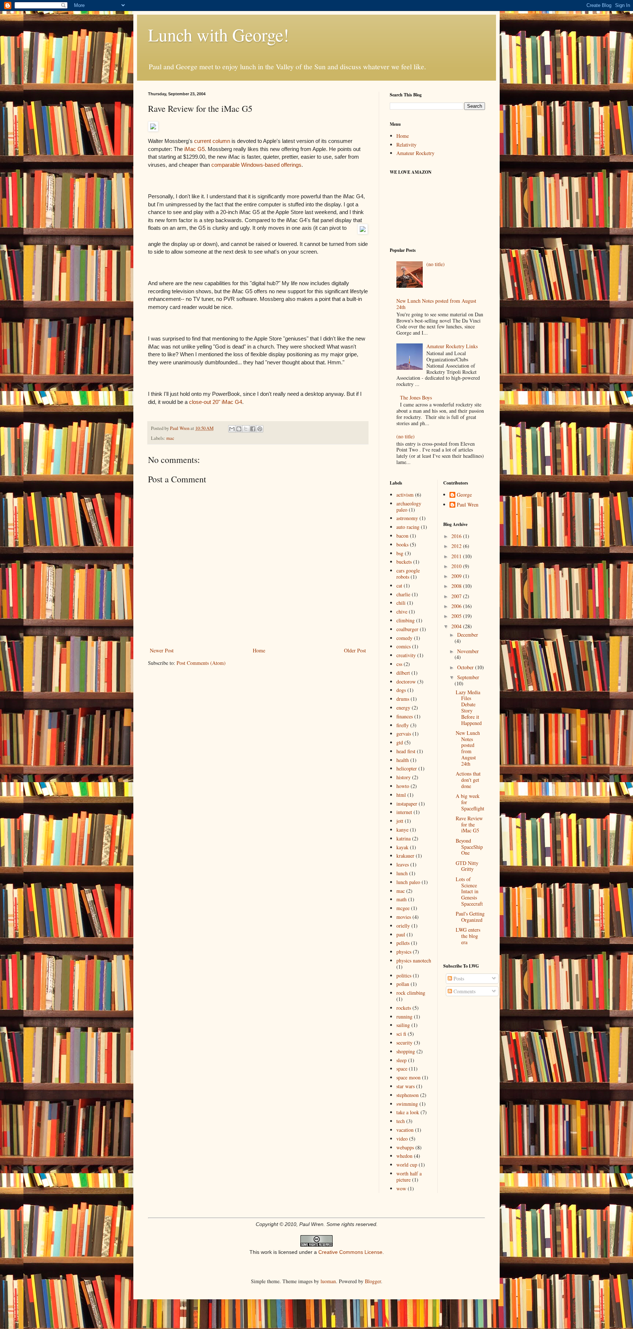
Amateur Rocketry (415, 153)
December (467, 634)
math (401, 899)
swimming (407, 1103)
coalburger (407, 629)
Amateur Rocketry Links (452, 346)
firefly (402, 725)
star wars (405, 1086)
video (402, 1138)
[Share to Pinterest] (259, 428)
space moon (408, 1077)
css (399, 663)
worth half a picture (409, 1176)
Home (259, 650)
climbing (405, 620)
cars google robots (408, 573)
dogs (401, 689)
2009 (457, 576)
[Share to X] (245, 428)
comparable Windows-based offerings (256, 165)
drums (402, 698)
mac (170, 438)
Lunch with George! (218, 34)
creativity (406, 655)
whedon (404, 1155)
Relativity (406, 144)
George (464, 495)
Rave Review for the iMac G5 (469, 824)
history (403, 777)
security (404, 1042)
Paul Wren (467, 505)
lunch (402, 873)
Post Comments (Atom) (201, 662)
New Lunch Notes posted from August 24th (436, 303)
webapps (405, 1147)
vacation (405, 1129)
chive (401, 611)
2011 (457, 556)
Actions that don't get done (468, 779)
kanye (402, 829)
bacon (402, 535)
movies (403, 916)
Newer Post (162, 650)
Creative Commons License (350, 1252)
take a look (407, 1112)
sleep (401, 1060)
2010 (457, 566)
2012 (457, 545)
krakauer (405, 855)
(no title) (435, 264)
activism (405, 494)
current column (212, 141)
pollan (402, 983)
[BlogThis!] (239, 428)
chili (401, 602)
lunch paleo (408, 882)
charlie (403, 594)
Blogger (373, 1281)
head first (405, 751)
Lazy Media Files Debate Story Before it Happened (469, 707)
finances (404, 716)
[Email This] (232, 428)
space (401, 1068)
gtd (399, 742)
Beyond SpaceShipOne (469, 847)
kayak (402, 847)
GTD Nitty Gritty (467, 866)
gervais (403, 733)
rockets (403, 1007)
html (401, 794)
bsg (399, 553)
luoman (328, 1281)
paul (400, 934)
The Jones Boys (416, 397)
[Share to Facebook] (252, 428)
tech (400, 1121)
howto (402, 786)
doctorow (406, 681)
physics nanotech (413, 960)
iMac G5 (194, 149)
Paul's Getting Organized (470, 916)
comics (403, 646)
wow (401, 1188)
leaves (402, 864)
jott (399, 820)
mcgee (403, 908)
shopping (405, 1051)
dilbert (403, 672)
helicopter (406, 768)
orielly (403, 925)
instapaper (406, 803)
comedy (404, 637)
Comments (463, 991)
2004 (457, 626)
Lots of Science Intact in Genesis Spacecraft (469, 891)
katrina (403, 838)
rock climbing (410, 992)
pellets (403, 942)
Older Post (355, 650)
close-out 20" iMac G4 (215, 402)
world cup (406, 1164)
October (466, 667)
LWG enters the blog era (468, 936)
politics (403, 975)
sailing (403, 1024)
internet (404, 812)
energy (403, 707)
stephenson (407, 1094)
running (404, 1016)
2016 (457, 536)
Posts (458, 978)
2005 (457, 615)
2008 (457, 585)
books (402, 544)
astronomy (407, 518)
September (468, 677)
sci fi (401, 1033)
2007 (457, 596)
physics (403, 951)
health (402, 759)
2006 (457, 606)
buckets (404, 561)
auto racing (407, 526)
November (468, 651)
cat (399, 585)
